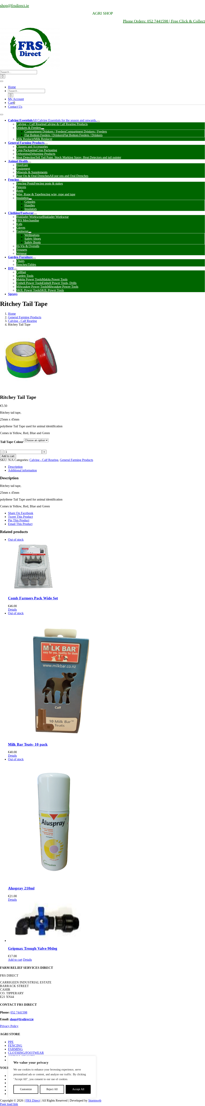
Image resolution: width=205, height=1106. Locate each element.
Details (12, 609)
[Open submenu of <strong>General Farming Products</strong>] (46, 143)
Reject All (52, 1089)
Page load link (9, 1104)
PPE (11, 1042)
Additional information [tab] (22, 470)
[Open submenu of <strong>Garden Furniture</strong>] (34, 258)
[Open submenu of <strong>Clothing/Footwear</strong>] (35, 214)
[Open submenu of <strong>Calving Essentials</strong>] (98, 121)
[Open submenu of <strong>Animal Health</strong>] (29, 162)
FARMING (15, 1049)
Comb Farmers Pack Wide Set (33, 598)
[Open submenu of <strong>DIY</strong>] (15, 269)
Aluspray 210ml (21, 888)
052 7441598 (18, 1012)
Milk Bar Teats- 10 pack (28, 744)
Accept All (78, 1089)
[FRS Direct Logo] (30, 68)
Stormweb (94, 1100)
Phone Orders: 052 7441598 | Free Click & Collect (164, 21)
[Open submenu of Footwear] (29, 232)
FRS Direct (32, 1100)
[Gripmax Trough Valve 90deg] (106, 922)
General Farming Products (76, 460)
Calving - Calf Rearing (43, 460)
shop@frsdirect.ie (14, 5)
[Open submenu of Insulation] (30, 199)
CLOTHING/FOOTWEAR (26, 1052)
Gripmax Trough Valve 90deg (32, 948)
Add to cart (8, 456)
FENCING (15, 1045)
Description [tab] (15, 466)
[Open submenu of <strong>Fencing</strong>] (20, 180)
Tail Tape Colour (11, 442)
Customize (26, 1089)
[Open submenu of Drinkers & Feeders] (42, 128)
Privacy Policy (9, 1026)
